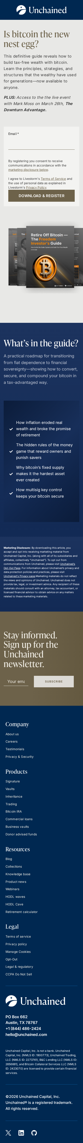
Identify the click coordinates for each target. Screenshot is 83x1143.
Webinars (12, 889)
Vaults (10, 789)
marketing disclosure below (28, 170)
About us (12, 734)
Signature (13, 781)
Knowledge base (18, 874)
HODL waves (15, 896)
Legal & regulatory (19, 966)
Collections (14, 866)
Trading (11, 804)
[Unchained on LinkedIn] (21, 1133)
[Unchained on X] (8, 1133)
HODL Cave (14, 904)
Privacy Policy (36, 187)
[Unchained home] (36, 1001)
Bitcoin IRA (14, 811)
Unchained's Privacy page (19, 576)
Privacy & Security (20, 756)
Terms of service (18, 936)
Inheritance (14, 796)
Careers (12, 741)
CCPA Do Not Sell (19, 974)
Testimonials (15, 749)
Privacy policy (16, 944)
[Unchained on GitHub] (34, 1133)
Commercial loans (19, 819)
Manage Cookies (18, 951)
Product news (16, 881)
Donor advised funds (21, 834)
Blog (9, 859)
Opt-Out (11, 959)
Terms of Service (53, 179)
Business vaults (17, 826)
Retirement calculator (22, 912)
